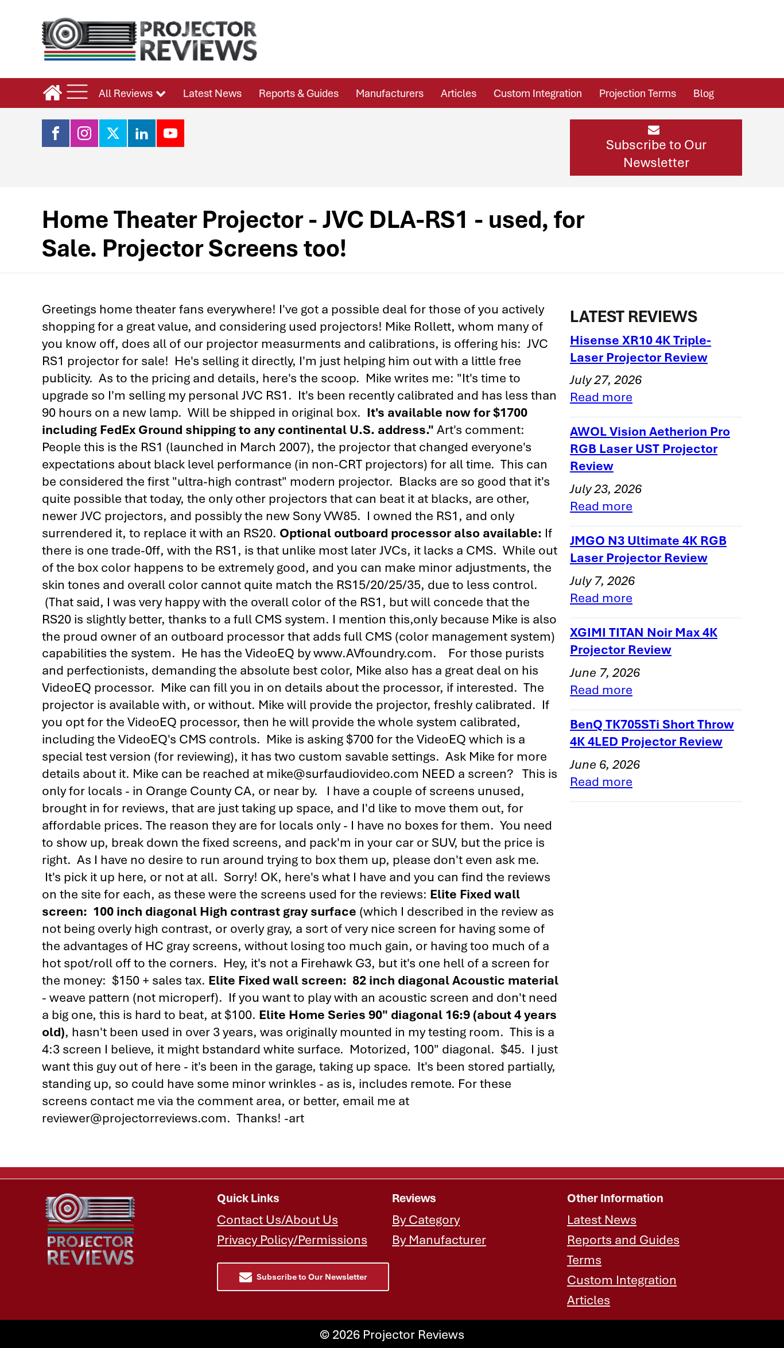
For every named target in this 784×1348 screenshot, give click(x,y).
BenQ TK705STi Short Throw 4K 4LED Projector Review (652, 732)
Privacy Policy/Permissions (292, 1239)
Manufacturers (390, 93)
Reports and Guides (623, 1239)
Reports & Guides (299, 93)
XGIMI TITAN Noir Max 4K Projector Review (643, 640)
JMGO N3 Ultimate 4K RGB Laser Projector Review (648, 548)
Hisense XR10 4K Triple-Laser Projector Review (640, 348)
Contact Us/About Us (277, 1219)
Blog (703, 93)
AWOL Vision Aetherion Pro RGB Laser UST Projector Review (650, 448)
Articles (458, 93)
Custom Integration (538, 93)
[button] (656, 147)
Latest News (212, 93)
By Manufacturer (439, 1239)
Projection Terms (637, 93)
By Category (426, 1219)
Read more (601, 396)
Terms (584, 1259)
